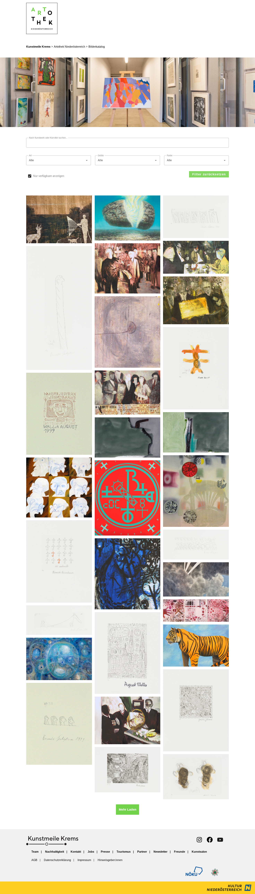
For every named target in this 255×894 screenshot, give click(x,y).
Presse (105, 851)
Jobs (91, 851)
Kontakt (76, 851)
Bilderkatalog (96, 46)
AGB (34, 860)
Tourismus (124, 851)
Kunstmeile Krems (38, 46)
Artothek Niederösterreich (69, 46)
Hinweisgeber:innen (110, 860)
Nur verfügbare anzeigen (48, 175)
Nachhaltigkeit (54, 851)
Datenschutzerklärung (57, 860)
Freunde (179, 851)
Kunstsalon (199, 851)
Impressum (84, 860)
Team (35, 851)
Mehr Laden (127, 809)
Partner (142, 851)
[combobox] (58, 160)
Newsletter (160, 851)
